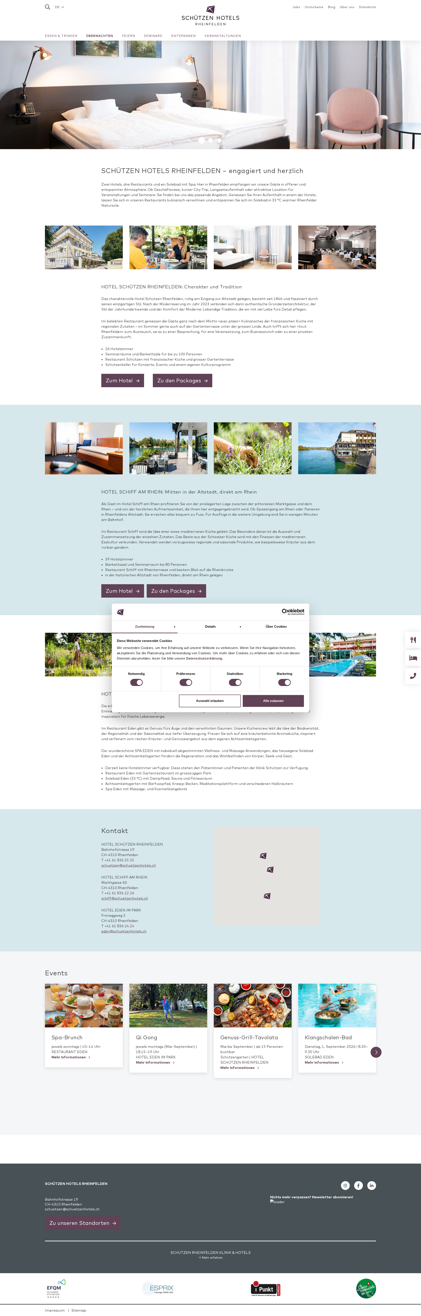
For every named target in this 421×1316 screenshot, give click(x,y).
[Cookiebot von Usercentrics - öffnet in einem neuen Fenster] (285, 612)
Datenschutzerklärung (204, 658)
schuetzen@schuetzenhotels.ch (128, 865)
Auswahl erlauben (210, 701)
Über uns (347, 7)
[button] (59, 7)
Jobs (296, 7)
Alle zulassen (273, 701)
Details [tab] (210, 626)
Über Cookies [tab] (276, 626)
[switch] (186, 682)
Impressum (55, 1310)
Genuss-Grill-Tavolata (249, 1037)
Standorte (367, 7)
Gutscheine (314, 7)
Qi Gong (146, 1037)
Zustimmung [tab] (145, 626)
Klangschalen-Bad (328, 1037)
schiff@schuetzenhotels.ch (124, 898)
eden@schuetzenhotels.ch (123, 931)
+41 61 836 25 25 (119, 860)
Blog (331, 7)
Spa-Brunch (67, 1037)
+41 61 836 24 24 (119, 926)
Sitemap (78, 1310)
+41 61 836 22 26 (117, 893)
